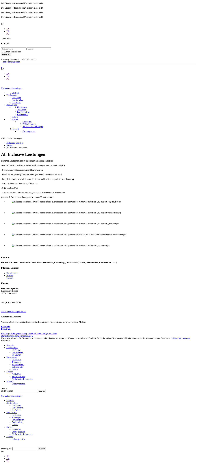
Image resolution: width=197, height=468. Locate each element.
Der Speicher (17, 352)
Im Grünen (16, 355)
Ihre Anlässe (11, 357)
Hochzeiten (16, 360)
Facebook (5, 326)
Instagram (5, 329)
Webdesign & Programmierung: (29, 333)
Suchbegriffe (6, 391)
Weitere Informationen (181, 338)
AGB (30, 336)
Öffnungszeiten (18, 384)
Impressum (13, 336)
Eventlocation (12, 273)
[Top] (2, 446)
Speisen (9, 145)
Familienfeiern (18, 364)
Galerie (15, 369)
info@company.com (11, 62)
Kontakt (9, 381)
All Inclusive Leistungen (22, 379)
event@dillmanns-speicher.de (13, 311)
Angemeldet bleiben (12, 52)
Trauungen (16, 362)
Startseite (5, 336)
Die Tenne (16, 350)
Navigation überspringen (11, 88)
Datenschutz (23, 336)
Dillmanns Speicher (14, 143)
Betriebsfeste (17, 367)
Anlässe (9, 275)
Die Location (12, 347)
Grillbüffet (16, 374)
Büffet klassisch (18, 376)
